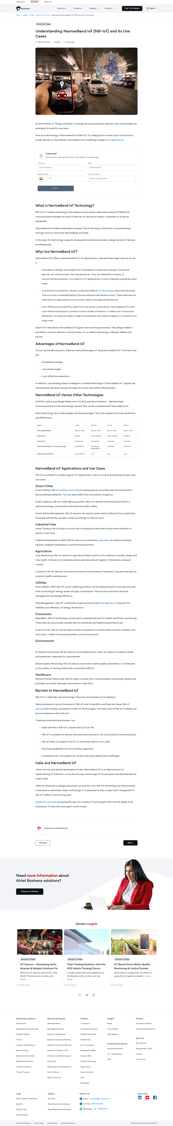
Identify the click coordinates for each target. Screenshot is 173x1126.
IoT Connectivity (87, 1045)
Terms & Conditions (23, 1123)
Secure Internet (86, 1072)
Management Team (144, 1049)
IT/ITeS (19, 1040)
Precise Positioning (88, 1061)
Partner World (22, 1115)
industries (103, 540)
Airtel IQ (19, 1104)
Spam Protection (54, 1078)
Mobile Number (43, 174)
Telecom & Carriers (23, 1067)
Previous (43, 843)
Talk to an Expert (132, 8)
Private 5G (51, 1061)
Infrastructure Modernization (59, 1056)
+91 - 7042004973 (98, 1109)
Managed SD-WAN (87, 1050)
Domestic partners (144, 1023)
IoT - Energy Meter (114, 1054)
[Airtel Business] (23, 8)
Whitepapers (112, 1034)
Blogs (32, 15)
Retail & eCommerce (24, 1061)
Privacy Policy (39, 1123)
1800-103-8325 (97, 1104)
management (107, 603)
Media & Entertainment (25, 1056)
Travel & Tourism (23, 1072)
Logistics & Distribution (25, 1045)
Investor (48, 2)
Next (130, 843)
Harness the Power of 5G (57, 1050)
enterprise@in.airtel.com (96, 1099)
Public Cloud (85, 1067)
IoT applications (116, 140)
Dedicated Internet (88, 1034)
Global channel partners (146, 1029)
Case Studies (112, 1029)
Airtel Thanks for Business (26, 1099)
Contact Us (141, 1059)
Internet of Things (42, 15)
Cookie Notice (52, 1123)
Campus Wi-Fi (86, 1056)
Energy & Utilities (23, 1034)
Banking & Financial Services (27, 1029)
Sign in (152, 8)
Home (18, 15)
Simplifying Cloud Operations (59, 1067)
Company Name (94, 174)
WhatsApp (84, 1083)
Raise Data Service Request (59, 1104)
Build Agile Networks (55, 1029)
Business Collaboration (56, 1034)
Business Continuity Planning (59, 1040)
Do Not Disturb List (68, 1123)
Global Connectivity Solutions (59, 1045)
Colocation (85, 1023)
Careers (139, 1054)
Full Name (41, 163)
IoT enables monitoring (67, 490)
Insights (25, 15)
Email (90, 163)
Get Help (51, 1099)
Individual (21, 2)
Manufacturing (22, 1050)
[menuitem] (62, 8)
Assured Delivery (54, 1023)
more (22, 979)
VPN (82, 1078)
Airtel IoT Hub (21, 1109)
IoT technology (106, 291)
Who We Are (141, 1043)
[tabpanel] (39, 957)
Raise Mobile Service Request (59, 1109)
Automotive (21, 1023)
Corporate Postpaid (88, 1029)
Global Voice (85, 1040)
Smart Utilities (53, 1072)
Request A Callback (29, 891)
